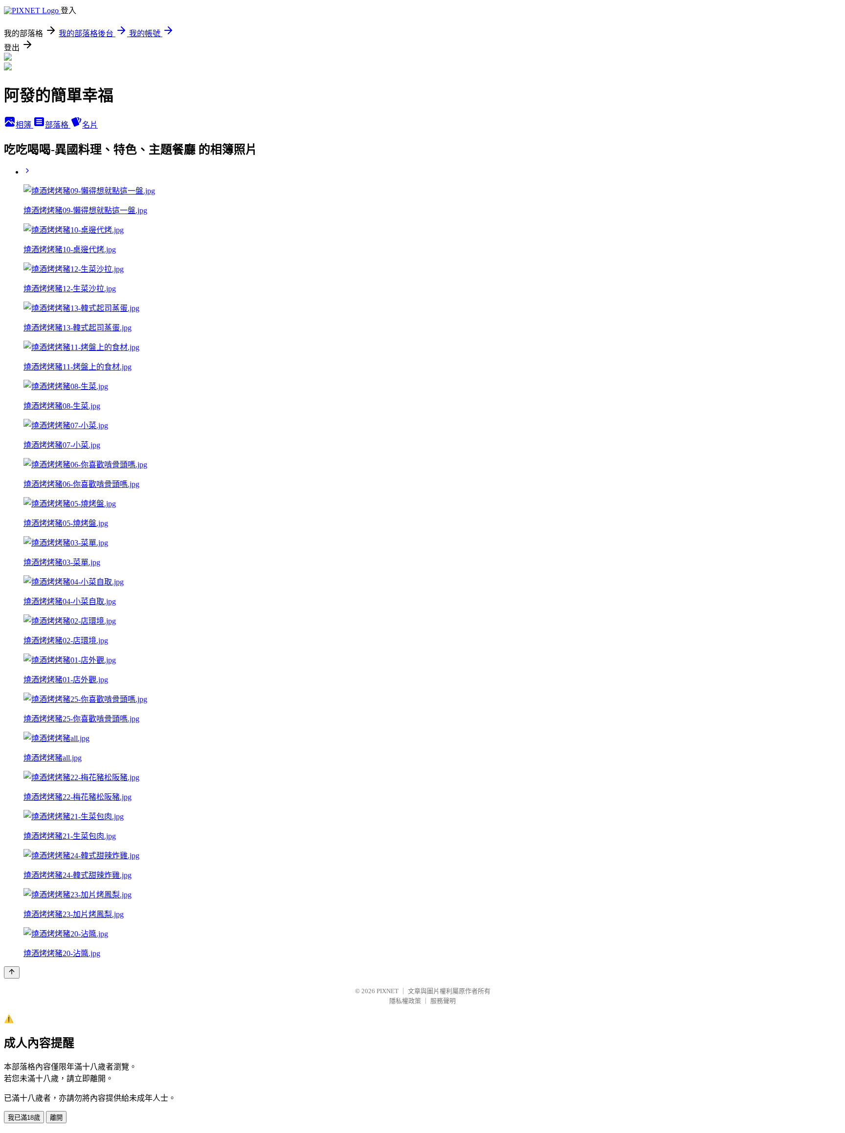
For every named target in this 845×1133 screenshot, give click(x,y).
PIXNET (388, 991)
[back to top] (12, 972)
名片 (90, 125)
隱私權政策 (405, 1000)
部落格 (57, 125)
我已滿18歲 (24, 1117)
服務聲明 (443, 1000)
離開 (56, 1117)
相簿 (24, 125)
